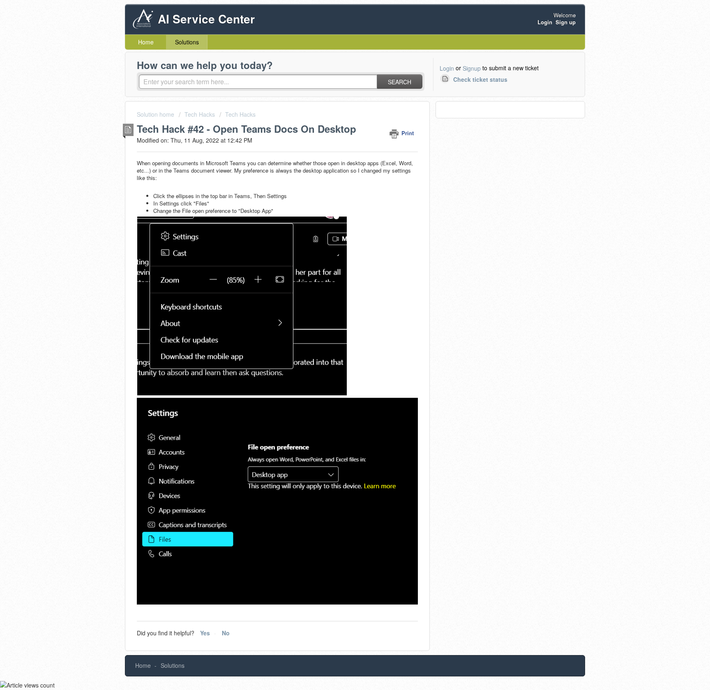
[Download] (339, 241)
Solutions (187, 42)
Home (146, 42)
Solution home (156, 114)
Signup (472, 68)
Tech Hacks (199, 114)
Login (447, 68)
